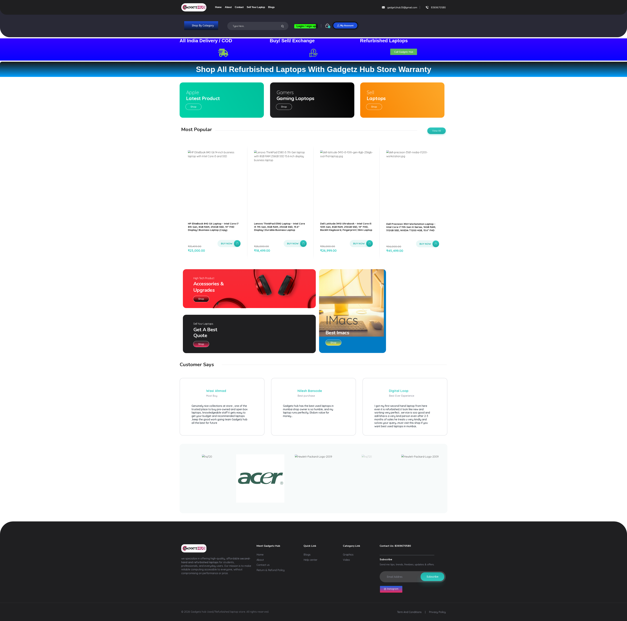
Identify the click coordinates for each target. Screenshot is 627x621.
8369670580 (438, 7)
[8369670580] (427, 7)
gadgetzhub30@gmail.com (402, 7)
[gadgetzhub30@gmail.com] (383, 7)
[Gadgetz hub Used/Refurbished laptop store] (193, 7)
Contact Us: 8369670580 (395, 546)
